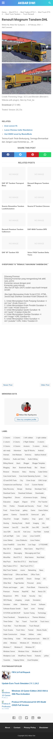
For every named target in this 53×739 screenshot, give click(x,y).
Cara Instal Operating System (29, 476)
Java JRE (35, 527)
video (39, 634)
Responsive (7, 596)
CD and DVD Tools (10, 480)
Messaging (18, 553)
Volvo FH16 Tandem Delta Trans (38, 253)
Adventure (17, 450)
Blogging (6, 468)
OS (44, 579)
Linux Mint (21, 545)
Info (43, 523)
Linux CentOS (35, 536)
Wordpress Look (9, 656)
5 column (36, 446)
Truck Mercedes (20, 626)
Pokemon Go (43, 587)
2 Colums (16, 442)
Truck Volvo (20, 630)
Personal (30, 583)
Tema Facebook (9, 617)
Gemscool (35, 514)
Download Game (9, 493)
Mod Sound (33, 562)
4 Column (16, 446)
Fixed (39, 506)
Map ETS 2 (40, 549)
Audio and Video (19, 459)
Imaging (36, 523)
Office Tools (35, 574)
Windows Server (9, 651)
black (18, 463)
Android (41, 450)
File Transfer (42, 502)
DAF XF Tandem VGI (10, 252)
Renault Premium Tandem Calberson (12, 230)
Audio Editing (32, 459)
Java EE (15, 527)
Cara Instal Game (9, 476)
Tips (17, 621)
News (41, 570)
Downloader (39, 493)
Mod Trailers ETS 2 (10, 566)
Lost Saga (31, 545)
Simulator (6, 604)
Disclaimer (43, 727)
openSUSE (19, 579)
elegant (16, 502)
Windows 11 (36, 643)
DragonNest (7, 497)
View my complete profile (26, 419)
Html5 (28, 523)
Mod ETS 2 (18, 557)
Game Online (43, 510)
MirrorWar (6, 557)
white (5, 643)
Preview (16, 592)
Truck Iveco (44, 621)
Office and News (22, 574)
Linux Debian (8, 540)
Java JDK (25, 527)
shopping (18, 600)
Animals (6, 455)
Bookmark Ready (25, 468)
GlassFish (7, 519)
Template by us (23, 617)
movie (22, 570)
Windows (13, 643)
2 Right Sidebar (28, 442)
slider (15, 604)
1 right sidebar (41, 438)
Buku (24, 472)
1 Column (6, 438)
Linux (25, 536)
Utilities (31, 634)
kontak (46, 532)
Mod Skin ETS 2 (20, 562)
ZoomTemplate (32, 660)
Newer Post (7, 385)
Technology (42, 613)
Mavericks (7, 553)
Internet (6, 527)
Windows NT (30, 647)
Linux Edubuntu (21, 540)
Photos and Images (10, 587)
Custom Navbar (37, 485)
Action (45, 446)
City (21, 480)
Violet (18, 639)
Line (18, 536)
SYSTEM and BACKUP (11, 613)
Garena (14, 514)
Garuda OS (24, 514)
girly (43, 514)
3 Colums (6, 446)
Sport (26, 609)
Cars (45, 476)
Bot (36, 468)
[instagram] (20, 719)
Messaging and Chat (32, 553)
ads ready (6, 450)
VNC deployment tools (32, 639)
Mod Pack (7, 562)
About (7, 727)
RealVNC (25, 592)
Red (33, 592)
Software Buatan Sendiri (12, 609)
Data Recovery (8, 489)
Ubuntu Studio (42, 630)
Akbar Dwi (26, 3)
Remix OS (41, 592)
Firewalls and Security (26, 506)
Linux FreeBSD (8, 545)
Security (32, 596)
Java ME (45, 527)
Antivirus (28, 455)
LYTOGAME (43, 545)
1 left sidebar (28, 438)
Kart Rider (37, 532)
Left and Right (8, 536)
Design (19, 489)
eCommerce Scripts (30, 497)
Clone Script (30, 480)
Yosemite (6, 660)
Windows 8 (18, 647)
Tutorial (30, 630)
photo (39, 583)
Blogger (26, 463)
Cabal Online (42, 472)
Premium (6, 592)
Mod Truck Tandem (10, 570)
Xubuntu (38, 656)
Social (33, 604)
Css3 (27, 485)
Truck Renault (34, 626)
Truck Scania (8, 630)
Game (33, 510)
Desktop (28, 489)
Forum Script (14, 510)
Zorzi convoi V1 (10, 126)
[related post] (14, 173)
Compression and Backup (12, 485)
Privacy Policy (30, 727)
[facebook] (8, 154)
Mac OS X (7, 549)
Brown (43, 468)
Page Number (19, 583)
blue (14, 468)
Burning (32, 472)
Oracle (29, 579)
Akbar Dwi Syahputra (17, 25)
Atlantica (6, 459)
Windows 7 (7, 647)
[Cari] (49, 3)
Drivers (17, 497)
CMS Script (42, 480)
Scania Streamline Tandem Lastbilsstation (13, 207)
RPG (16, 596)
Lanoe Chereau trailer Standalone (18, 130)
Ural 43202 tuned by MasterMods (18, 134)
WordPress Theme (25, 656)
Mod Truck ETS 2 (27, 566)
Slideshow (24, 604)
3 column (41, 442)
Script (24, 596)
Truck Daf (33, 621)
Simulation (36, 600)
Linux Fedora (35, 540)
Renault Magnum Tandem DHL (38, 184)
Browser (6, 472)
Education (6, 502)
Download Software (25, 493)
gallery (25, 510)
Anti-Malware (17, 455)
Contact (17, 727)
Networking (32, 570)
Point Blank (31, 587)
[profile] (26, 412)
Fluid (46, 506)
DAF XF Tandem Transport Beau (13, 184)
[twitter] (20, 154)
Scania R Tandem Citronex (38, 206)
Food (5, 510)
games (5, 514)
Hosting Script (17, 523)
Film (4, 506)
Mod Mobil (40, 557)
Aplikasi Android (40, 455)
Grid (47, 519)
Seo (40, 596)
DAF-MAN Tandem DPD (37, 229)
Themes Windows (38, 617)
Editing (43, 497)
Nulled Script (7, 574)
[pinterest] (32, 154)
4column (27, 446)
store (33, 609)
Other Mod (7, 583)
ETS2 (33, 502)
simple (27, 600)
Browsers (15, 472)
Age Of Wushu (29, 450)
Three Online (7, 621)
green (41, 519)
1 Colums (16, 438)
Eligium (25, 502)
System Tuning (29, 613)
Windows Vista (23, 651)
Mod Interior (29, 557)
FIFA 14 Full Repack (21, 672)
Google (16, 519)
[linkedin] (33, 719)
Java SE (17, 532)
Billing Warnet (8, 463)
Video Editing (8, 639)
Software (42, 604)
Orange (37, 579)
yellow (46, 656)
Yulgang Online (18, 660)
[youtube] (39, 719)
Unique (22, 634)
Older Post (45, 385)
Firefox (12, 506)
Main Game (28, 549)
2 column (6, 442)
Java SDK (7, 532)
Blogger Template (38, 463)
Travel (24, 621)
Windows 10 (24, 643)
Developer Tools (40, 489)
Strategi (41, 609)
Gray (33, 519)
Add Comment (7, 27)
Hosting (6, 523)
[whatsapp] (45, 154)
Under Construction (10, 634)
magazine (17, 549)
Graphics (25, 519)
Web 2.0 (46, 639)
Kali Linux (26, 532)
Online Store (7, 579)
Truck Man (7, 626)
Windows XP (36, 651)
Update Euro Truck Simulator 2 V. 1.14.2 (20, 683)
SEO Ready (7, 600)
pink (22, 587)
